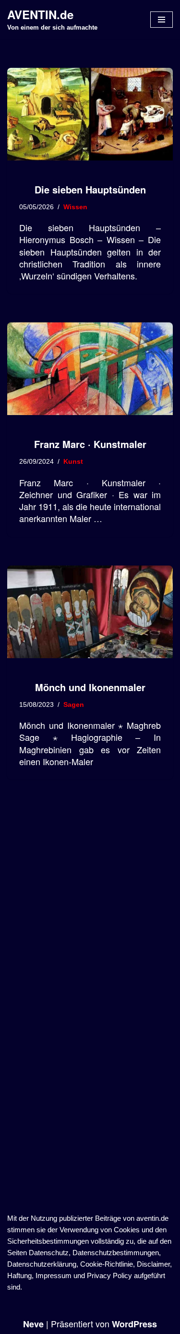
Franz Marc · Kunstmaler (90, 444)
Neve (33, 1324)
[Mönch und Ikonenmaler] (90, 612)
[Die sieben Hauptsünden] (90, 114)
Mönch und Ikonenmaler (90, 687)
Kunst (73, 461)
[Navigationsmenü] (161, 19)
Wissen (75, 207)
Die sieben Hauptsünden (90, 189)
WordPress (134, 1324)
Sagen (73, 704)
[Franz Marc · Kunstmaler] (90, 368)
